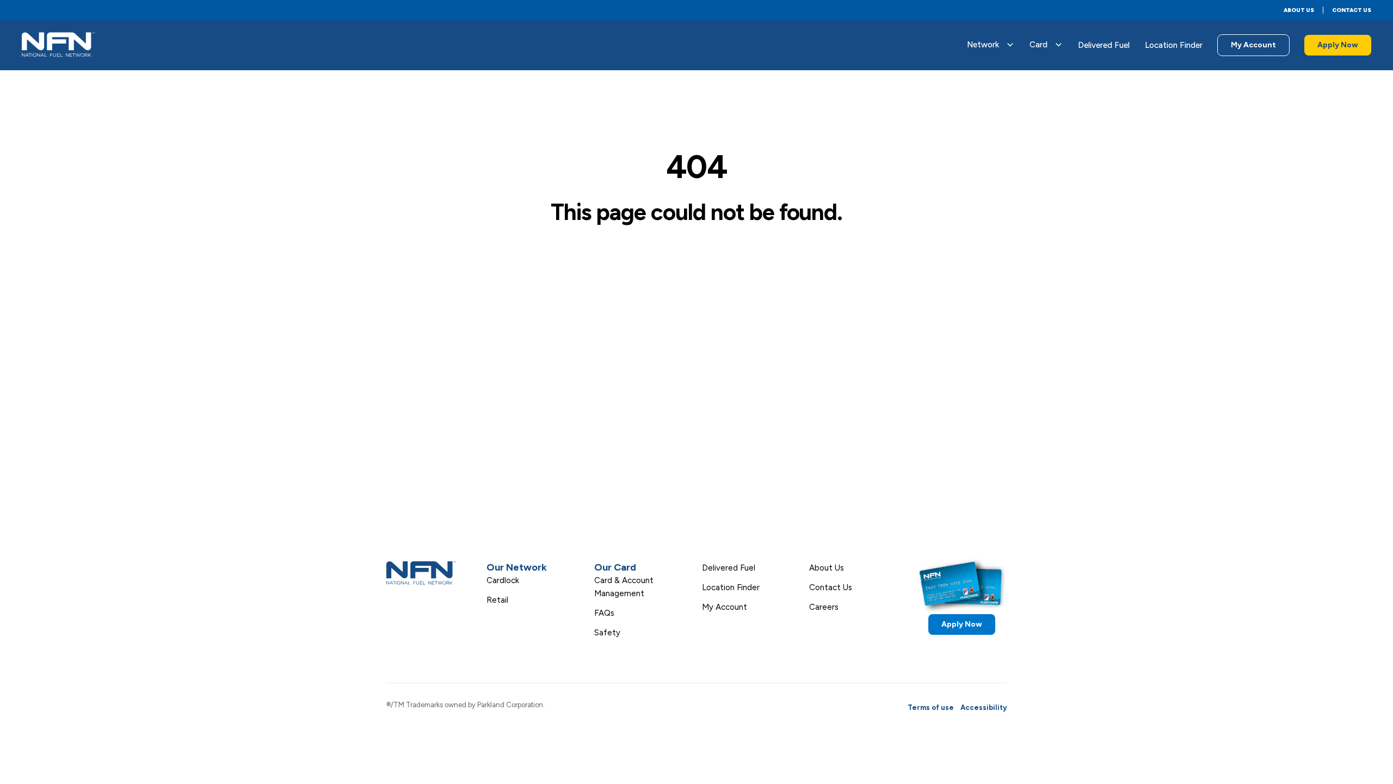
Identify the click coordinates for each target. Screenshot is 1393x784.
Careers (824, 607)
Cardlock (502, 580)
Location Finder (1174, 45)
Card (1038, 45)
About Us (1299, 10)
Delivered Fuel (1104, 45)
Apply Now (1337, 45)
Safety (607, 633)
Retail (497, 600)
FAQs (604, 613)
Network (983, 45)
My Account (1253, 45)
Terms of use (931, 707)
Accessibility (983, 707)
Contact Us (1351, 10)
